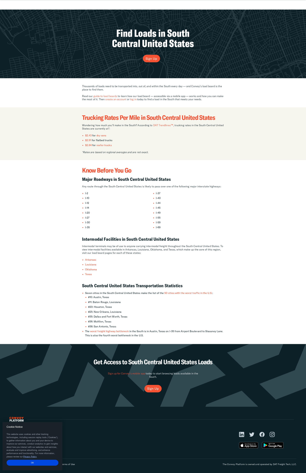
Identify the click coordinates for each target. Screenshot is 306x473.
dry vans (101, 135)
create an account (115, 99)
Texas (88, 274)
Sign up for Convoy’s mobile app (126, 373)
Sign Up (151, 59)
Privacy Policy (30, 456)
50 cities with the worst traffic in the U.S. (188, 293)
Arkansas (90, 259)
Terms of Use (68, 464)
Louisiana (90, 264)
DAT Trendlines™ (163, 125)
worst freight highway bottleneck (109, 331)
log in (133, 99)
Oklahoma (91, 269)
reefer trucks (104, 145)
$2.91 (88, 140)
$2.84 (88, 145)
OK (32, 462)
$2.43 (88, 135)
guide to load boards (105, 96)
